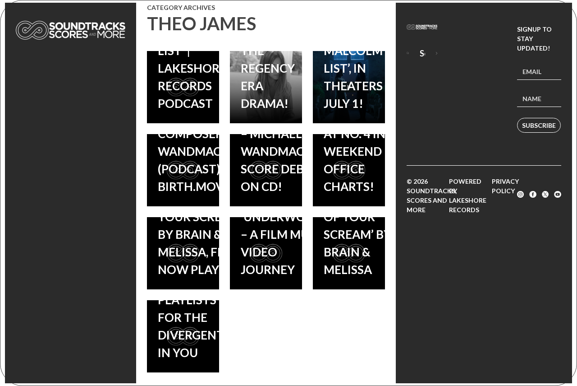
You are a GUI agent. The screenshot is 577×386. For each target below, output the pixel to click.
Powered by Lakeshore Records (467, 195)
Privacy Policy (505, 186)
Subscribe (539, 125)
